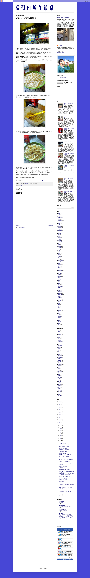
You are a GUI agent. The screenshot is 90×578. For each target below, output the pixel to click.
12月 (61, 423)
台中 (59, 222)
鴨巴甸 (59, 317)
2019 (60, 412)
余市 (59, 250)
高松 (59, 280)
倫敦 (59, 267)
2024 (60, 404)
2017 (60, 415)
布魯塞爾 (60, 230)
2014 (60, 420)
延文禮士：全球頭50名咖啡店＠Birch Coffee (69, 166)
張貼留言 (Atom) (22, 227)
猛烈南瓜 (60, 45)
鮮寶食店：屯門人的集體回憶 (64, 461)
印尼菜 (59, 237)
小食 (59, 213)
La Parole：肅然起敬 (63, 478)
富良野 (59, 290)
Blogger (48, 568)
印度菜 (59, 239)
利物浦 (59, 251)
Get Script (61, 559)
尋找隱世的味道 (62, 505)
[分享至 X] (33, 183)
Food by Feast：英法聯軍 (64, 446)
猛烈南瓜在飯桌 (63, 77)
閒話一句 (60, 294)
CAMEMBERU (61, 520)
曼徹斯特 (60, 286)
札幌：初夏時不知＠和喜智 (62, 555)
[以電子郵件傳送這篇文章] (31, 183)
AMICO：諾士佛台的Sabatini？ (65, 476)
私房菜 (59, 256)
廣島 (59, 307)
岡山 (59, 257)
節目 (59, 301)
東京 (59, 259)
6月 (60, 433)
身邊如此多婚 (61, 481)
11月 (61, 425)
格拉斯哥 (60, 270)
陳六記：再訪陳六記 (63, 448)
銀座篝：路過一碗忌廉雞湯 (63, 17)
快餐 (59, 253)
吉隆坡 (59, 240)
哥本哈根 (60, 269)
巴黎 (59, 219)
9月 (60, 428)
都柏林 (59, 289)
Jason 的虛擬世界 (62, 509)
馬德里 (59, 279)
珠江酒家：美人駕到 (63, 483)
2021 (60, 409)
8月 (60, 430)
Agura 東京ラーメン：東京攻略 (65, 491)
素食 (59, 274)
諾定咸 (59, 316)
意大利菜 (60, 297)
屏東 (59, 263)
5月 (60, 435)
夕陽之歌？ (61, 464)
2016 (60, 417)
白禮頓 (59, 233)
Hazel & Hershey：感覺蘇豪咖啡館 (66, 459)
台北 (59, 223)
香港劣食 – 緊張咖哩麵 (63, 510)
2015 (60, 419)
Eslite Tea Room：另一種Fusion (65, 487)
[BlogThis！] (32, 183)
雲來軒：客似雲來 (62, 458)
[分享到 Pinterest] (36, 183)
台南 (59, 224)
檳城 (59, 320)
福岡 (59, 306)
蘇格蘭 (59, 321)
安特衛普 (60, 241)
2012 (60, 494)
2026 (60, 401)
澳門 (59, 314)
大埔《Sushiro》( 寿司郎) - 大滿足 (65, 506)
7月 (60, 432)
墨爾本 (59, 310)
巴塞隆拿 (60, 217)
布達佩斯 (60, 229)
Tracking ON (69, 559)
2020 (60, 411)
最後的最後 (61, 502)
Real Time (64, 559)
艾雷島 (59, 247)
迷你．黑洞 (61, 513)
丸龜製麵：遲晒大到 (68, 142)
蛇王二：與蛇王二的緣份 (64, 456)
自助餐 (59, 246)
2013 (60, 422)
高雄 (59, 281)
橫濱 (59, 313)
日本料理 (60, 220)
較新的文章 (18, 225)
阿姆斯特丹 (60, 260)
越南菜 (59, 293)
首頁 (34, 225)
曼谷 (59, 284)
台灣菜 (59, 226)
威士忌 (59, 261)
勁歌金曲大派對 (62, 467)
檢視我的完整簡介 (60, 52)
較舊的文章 (51, 225)
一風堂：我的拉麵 (62, 443)
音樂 (59, 266)
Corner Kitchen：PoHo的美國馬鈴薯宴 (66, 445)
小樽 (59, 214)
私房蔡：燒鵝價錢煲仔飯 (64, 479)
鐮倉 (59, 323)
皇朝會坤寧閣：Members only (65, 463)
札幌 (59, 232)
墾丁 (59, 311)
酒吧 (59, 277)
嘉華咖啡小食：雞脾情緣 (64, 449)
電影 (59, 304)
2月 (60, 440)
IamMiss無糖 (61, 501)
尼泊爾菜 (60, 227)
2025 (60, 402)
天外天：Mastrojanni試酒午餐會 (65, 454)
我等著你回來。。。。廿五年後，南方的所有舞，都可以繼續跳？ (66, 474)
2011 (60, 495)
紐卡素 (59, 273)
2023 (60, 406)
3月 (60, 438)
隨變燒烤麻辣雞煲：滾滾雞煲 (64, 469)
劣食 (59, 236)
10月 (61, 427)
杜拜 (59, 254)
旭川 (59, 243)
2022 (60, 407)
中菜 (59, 216)
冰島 (59, 234)
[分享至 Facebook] (35, 183)
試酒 (59, 303)
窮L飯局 (59, 309)
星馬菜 (59, 264)
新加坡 (59, 300)
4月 (60, 437)
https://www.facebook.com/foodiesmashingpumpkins (35, 180)
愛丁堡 (59, 299)
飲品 (59, 296)
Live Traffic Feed (65, 529)
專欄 (59, 283)
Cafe (59, 324)
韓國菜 (59, 319)
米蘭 (59, 244)
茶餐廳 (59, 276)
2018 (60, 414)
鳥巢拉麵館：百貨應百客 (64, 451)
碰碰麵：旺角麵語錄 (63, 466)
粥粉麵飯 (20, 185)
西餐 (59, 249)
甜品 (59, 287)
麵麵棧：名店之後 (62, 453)
